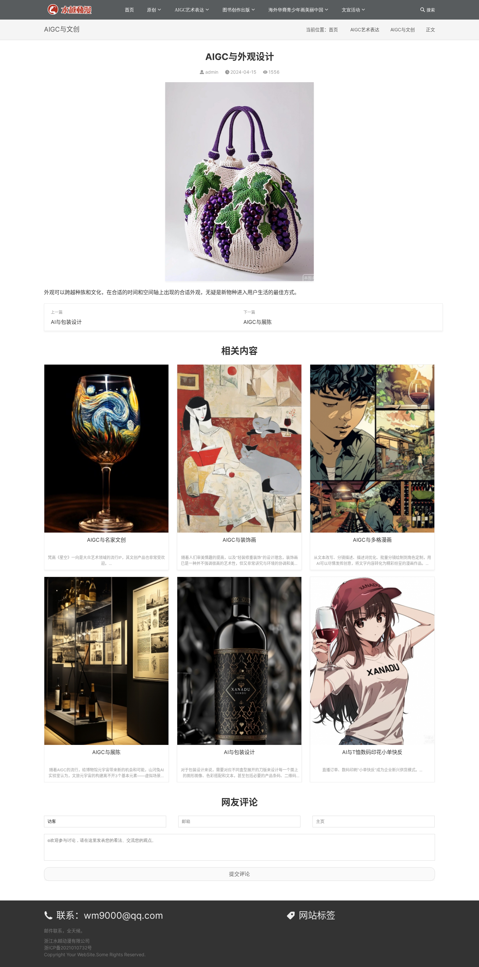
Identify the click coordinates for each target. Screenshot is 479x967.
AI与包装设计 (66, 322)
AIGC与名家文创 (106, 539)
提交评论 (239, 874)
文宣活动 (351, 10)
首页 (129, 9)
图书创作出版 (236, 10)
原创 (151, 10)
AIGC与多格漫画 (372, 539)
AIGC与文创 (402, 29)
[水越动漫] (76, 9)
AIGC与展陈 (257, 322)
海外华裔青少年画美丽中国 (296, 10)
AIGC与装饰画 (239, 539)
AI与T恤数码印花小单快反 (372, 752)
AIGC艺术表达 (189, 10)
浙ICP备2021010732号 (68, 947)
